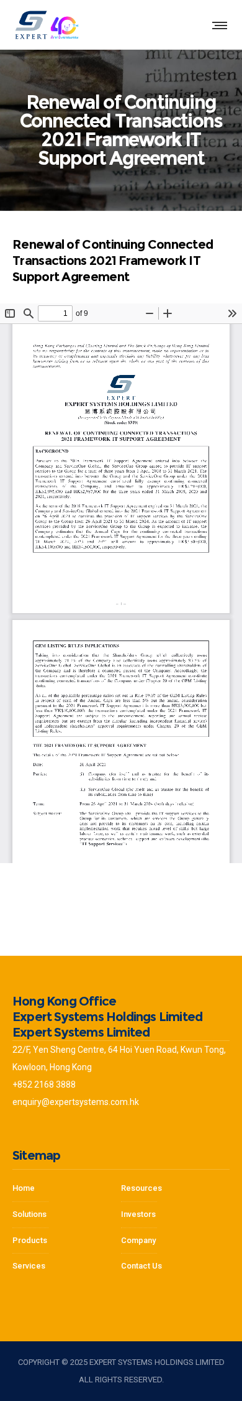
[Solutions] (66, 1215)
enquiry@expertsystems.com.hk (75, 1102)
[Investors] (66, 1263)
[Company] (175, 1192)
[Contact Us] (175, 1263)
